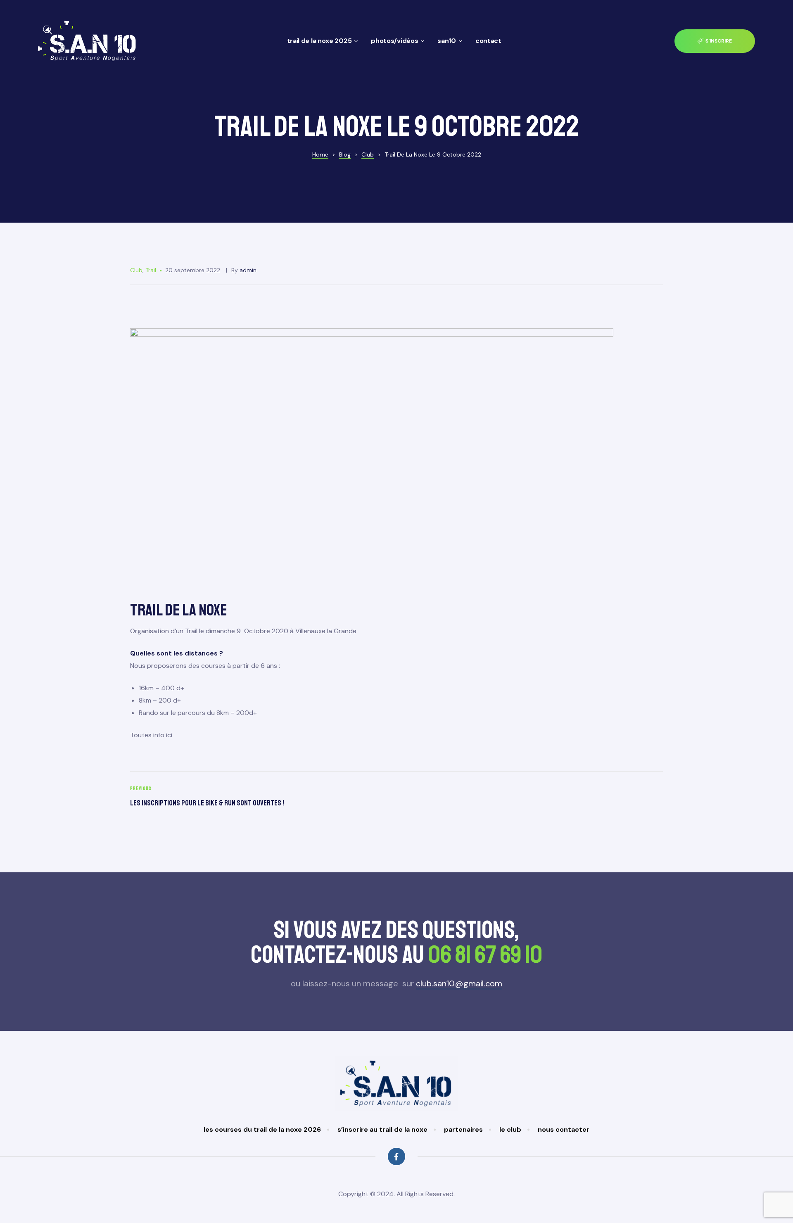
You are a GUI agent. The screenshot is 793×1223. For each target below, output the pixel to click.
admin (248, 270)
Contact (488, 40)
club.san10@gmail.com (459, 983)
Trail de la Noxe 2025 (319, 40)
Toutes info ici (151, 735)
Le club (510, 1129)
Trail (150, 270)
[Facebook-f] (396, 1156)
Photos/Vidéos (394, 40)
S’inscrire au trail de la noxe (382, 1129)
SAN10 (446, 40)
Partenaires (463, 1129)
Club (136, 270)
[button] (714, 41)
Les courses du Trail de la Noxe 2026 (262, 1129)
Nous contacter (563, 1129)
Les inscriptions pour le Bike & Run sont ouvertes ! (261, 797)
